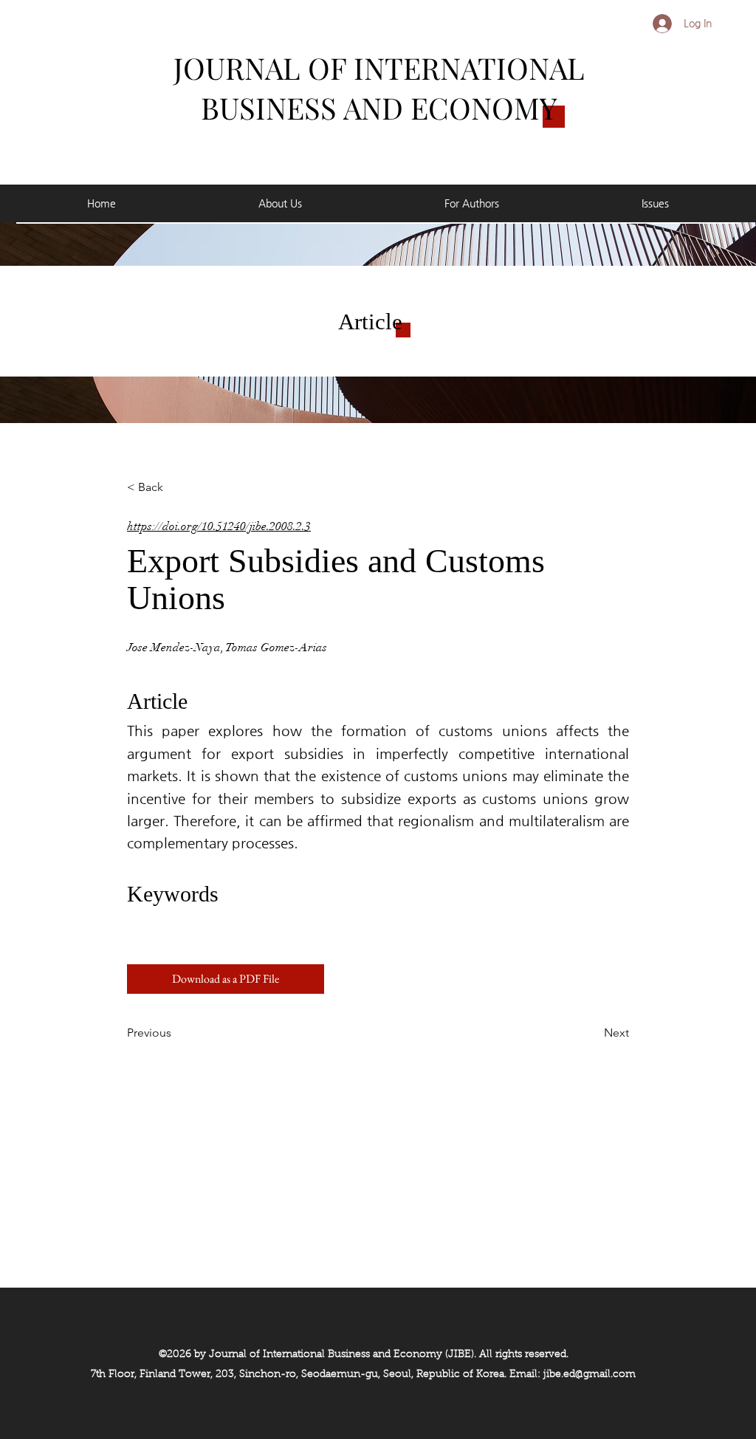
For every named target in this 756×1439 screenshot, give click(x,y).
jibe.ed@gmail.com (589, 1375)
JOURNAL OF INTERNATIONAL (379, 67)
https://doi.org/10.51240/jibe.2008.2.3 (219, 526)
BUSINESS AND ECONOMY (379, 107)
